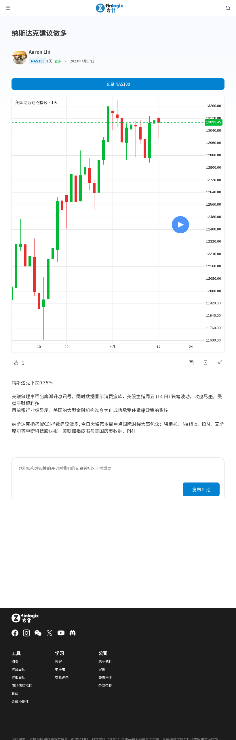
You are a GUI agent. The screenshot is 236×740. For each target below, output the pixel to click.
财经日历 (18, 669)
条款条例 (105, 685)
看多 (57, 60)
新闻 (15, 693)
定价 (101, 669)
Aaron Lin (39, 51)
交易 (118, 84)
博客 (58, 661)
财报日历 (18, 677)
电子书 (60, 669)
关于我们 (105, 661)
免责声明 (105, 677)
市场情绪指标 (22, 685)
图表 (15, 661)
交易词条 (62, 677)
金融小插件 (20, 701)
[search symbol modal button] (227, 8)
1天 (49, 61)
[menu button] (8, 8)
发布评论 (201, 489)
